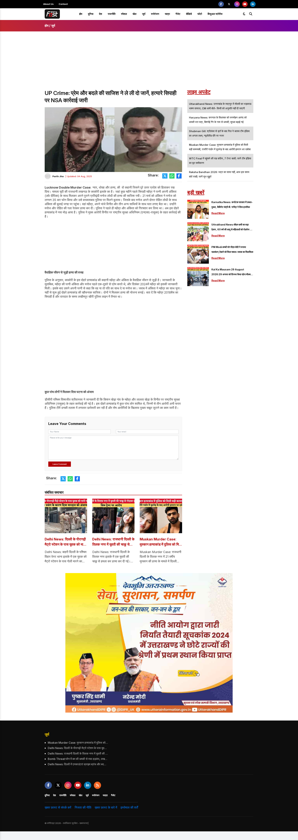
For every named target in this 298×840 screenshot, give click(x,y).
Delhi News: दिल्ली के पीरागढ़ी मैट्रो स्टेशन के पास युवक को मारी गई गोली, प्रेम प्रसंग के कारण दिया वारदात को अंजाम (66, 542)
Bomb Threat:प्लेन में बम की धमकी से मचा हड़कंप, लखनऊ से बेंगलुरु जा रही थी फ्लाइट (78, 759)
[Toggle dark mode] (244, 14)
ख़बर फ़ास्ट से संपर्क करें (58, 807)
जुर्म (143, 14)
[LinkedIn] (253, 4)
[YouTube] (245, 4)
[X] (229, 4)
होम (80, 14)
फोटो (199, 14)
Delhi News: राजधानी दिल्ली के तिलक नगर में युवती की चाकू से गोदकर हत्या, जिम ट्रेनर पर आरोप (113, 542)
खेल (134, 14)
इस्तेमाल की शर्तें (129, 807)
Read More (218, 213)
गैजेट (178, 14)
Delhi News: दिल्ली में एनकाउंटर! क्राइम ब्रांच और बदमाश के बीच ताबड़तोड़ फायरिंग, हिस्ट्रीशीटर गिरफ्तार (78, 764)
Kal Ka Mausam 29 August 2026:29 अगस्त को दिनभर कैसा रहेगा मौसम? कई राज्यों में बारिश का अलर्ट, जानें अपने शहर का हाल (231, 272)
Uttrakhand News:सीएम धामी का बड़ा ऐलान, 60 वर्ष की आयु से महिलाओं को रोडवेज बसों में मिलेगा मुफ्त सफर (232, 227)
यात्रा (167, 14)
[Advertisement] (149, 63)
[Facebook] (221, 4)
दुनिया (90, 14)
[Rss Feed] (97, 785)
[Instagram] (237, 4)
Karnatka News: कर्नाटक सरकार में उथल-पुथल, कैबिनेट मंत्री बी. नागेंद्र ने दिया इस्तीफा (232, 204)
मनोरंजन (155, 14)
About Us (48, 4)
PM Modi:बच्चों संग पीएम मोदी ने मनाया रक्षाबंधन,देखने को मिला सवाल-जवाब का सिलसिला (232, 249)
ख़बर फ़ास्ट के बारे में (106, 807)
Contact (63, 4)
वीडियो (189, 14)
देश (100, 14)
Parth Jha (58, 176)
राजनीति (111, 14)
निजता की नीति (83, 807)
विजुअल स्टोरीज (215, 14)
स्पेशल (124, 14)
